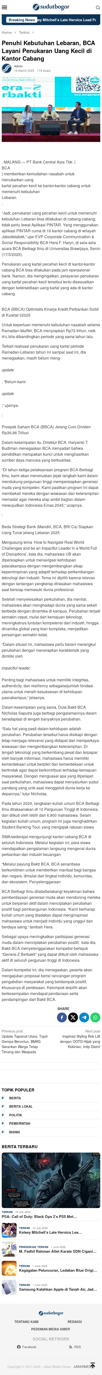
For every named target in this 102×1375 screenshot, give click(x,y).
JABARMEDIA (84, 1366)
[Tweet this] (73, 1017)
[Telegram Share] (84, 1017)
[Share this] (62, 1017)
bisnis (14, 1132)
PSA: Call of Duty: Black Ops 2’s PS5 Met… (39, 1216)
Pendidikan (27, 1247)
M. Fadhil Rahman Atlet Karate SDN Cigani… (58, 1251)
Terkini (7, 1212)
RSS (77, 1346)
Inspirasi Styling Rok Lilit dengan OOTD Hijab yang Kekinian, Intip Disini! (80, 1039)
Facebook (29, 1346)
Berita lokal (21, 1106)
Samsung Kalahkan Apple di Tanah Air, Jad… (58, 1289)
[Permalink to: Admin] (7, 67)
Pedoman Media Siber (50, 1329)
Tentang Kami (26, 1321)
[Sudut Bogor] (51, 6)
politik (15, 1115)
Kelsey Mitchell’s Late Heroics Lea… (50, 1232)
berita (15, 1098)
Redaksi (75, 1321)
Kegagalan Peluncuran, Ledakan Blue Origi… (58, 1270)
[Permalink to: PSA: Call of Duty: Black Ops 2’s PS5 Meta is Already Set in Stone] (51, 1180)
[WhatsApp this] (95, 1017)
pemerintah (19, 1123)
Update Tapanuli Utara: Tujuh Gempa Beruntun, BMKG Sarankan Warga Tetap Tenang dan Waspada (25, 1041)
